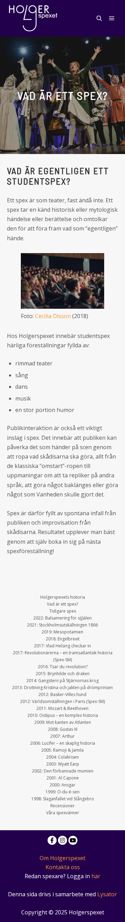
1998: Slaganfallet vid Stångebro (62, 799)
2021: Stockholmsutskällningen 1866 (62, 625)
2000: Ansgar (62, 785)
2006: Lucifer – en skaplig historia (62, 743)
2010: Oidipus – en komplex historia (62, 715)
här (95, 876)
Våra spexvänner (62, 813)
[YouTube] (72, 840)
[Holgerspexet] (33, 18)
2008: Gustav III (62, 729)
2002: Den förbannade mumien (62, 771)
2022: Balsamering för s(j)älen (62, 618)
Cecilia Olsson (53, 316)
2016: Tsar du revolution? (63, 667)
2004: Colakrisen (62, 757)
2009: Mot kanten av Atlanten (62, 722)
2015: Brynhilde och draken (63, 674)
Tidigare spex (62, 611)
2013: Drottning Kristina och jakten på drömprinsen (62, 687)
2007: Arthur (62, 736)
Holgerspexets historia (62, 597)
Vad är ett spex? (62, 604)
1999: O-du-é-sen (62, 792)
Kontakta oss (62, 867)
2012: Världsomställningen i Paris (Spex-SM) (62, 701)
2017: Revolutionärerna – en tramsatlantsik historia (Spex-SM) (62, 656)
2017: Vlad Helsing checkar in (62, 646)
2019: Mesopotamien (62, 632)
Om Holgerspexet (62, 858)
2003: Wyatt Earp (62, 764)
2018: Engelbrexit (63, 639)
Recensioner (62, 806)
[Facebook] (52, 840)
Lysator (107, 894)
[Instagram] (62, 840)
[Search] (99, 18)
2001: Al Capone (63, 778)
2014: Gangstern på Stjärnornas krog (62, 681)
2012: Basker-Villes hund (62, 694)
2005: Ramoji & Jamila (62, 750)
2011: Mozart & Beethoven (62, 708)
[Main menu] (112, 18)
